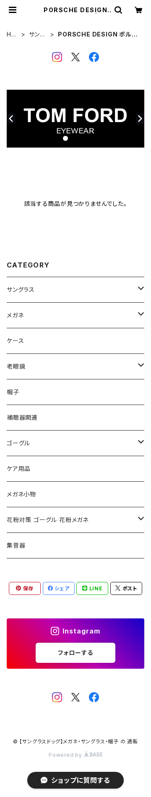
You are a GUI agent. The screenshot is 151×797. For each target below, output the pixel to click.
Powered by (66, 755)
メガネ (15, 315)
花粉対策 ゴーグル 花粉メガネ (48, 519)
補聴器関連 (22, 417)
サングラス (37, 35)
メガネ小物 (21, 494)
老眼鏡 (16, 366)
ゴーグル (18, 443)
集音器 (16, 545)
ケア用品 (19, 468)
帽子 (13, 391)
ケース (15, 340)
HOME (11, 35)
